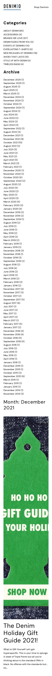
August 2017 (9, 303)
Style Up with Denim (15, 60)
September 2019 (12, 219)
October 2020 (11, 177)
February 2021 (11, 166)
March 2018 (9, 278)
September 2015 (12, 376)
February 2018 (11, 282)
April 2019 (8, 236)
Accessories (10, 34)
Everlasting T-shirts (16, 49)
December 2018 (11, 250)
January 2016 (10, 362)
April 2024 (9, 125)
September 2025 (12, 83)
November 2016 (11, 334)
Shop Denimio (41, 7)
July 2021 (8, 149)
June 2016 (8, 351)
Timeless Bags (11, 64)
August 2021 (9, 146)
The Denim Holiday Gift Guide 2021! (20, 633)
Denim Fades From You (16, 41)
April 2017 (8, 316)
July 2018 (8, 268)
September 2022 (12, 128)
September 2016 (12, 341)
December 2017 (11, 289)
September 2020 (12, 180)
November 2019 (11, 215)
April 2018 (8, 275)
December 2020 (12, 170)
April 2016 (8, 358)
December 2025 (12, 79)
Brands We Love (13, 38)
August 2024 (10, 111)
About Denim (11, 30)
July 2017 (8, 306)
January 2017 (10, 327)
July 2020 (8, 187)
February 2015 (11, 383)
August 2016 (10, 344)
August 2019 (10, 222)
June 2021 (8, 152)
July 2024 (8, 114)
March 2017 (9, 320)
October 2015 (10, 372)
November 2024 (12, 100)
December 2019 (11, 212)
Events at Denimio (14, 45)
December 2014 (11, 390)
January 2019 (10, 247)
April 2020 (9, 198)
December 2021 (11, 135)
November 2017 (11, 292)
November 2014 (11, 393)
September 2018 (12, 261)
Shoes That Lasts (13, 56)
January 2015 (10, 386)
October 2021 (10, 142)
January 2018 (10, 285)
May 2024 (8, 121)
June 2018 (8, 271)
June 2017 (8, 310)
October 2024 (10, 104)
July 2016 (8, 348)
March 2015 (9, 379)
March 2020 (9, 201)
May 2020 (8, 194)
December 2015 (11, 365)
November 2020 (12, 173)
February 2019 (11, 243)
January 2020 (10, 208)
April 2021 (8, 159)
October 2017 (10, 295)
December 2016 (11, 330)
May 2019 (8, 233)
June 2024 (9, 118)
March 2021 (9, 163)
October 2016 (10, 337)
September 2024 (12, 107)
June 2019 (8, 229)
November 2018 (11, 254)
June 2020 (9, 191)
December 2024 (12, 97)
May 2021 (8, 156)
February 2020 (11, 205)
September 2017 (12, 299)
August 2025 (10, 86)
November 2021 (11, 139)
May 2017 (8, 313)
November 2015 (11, 369)
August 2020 (10, 184)
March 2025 (9, 93)
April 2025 (9, 90)
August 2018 (10, 264)
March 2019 (9, 240)
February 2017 (11, 323)
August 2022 (10, 131)
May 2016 (8, 355)
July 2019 (8, 226)
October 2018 (10, 257)
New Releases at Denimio (18, 53)
